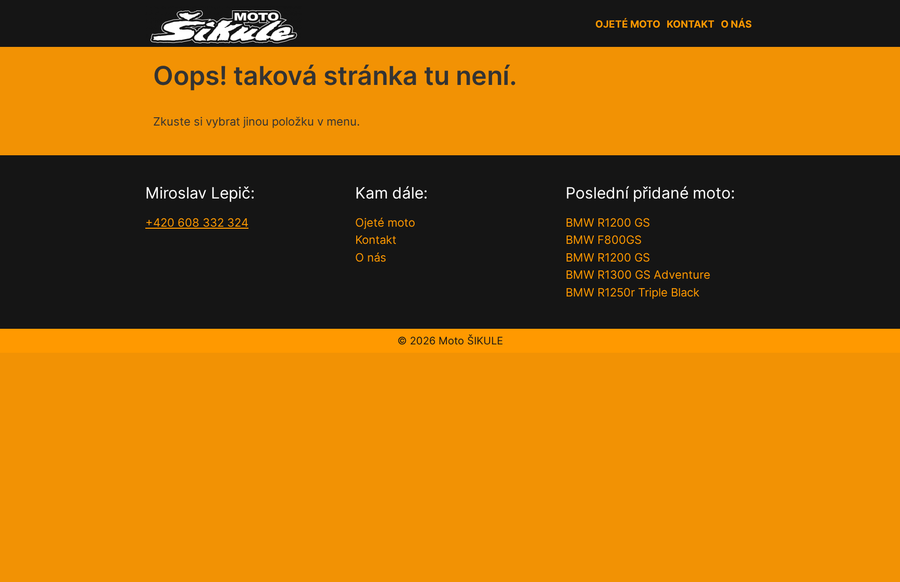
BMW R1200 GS (608, 222)
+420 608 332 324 (196, 222)
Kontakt (691, 24)
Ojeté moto (627, 24)
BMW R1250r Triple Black (632, 292)
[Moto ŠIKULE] (223, 25)
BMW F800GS (604, 239)
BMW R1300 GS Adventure (638, 274)
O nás (736, 24)
